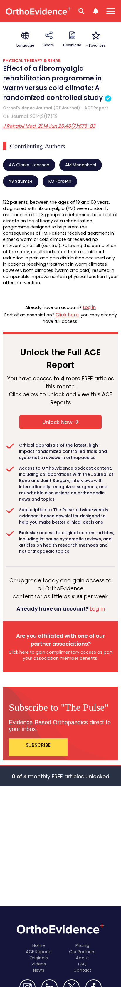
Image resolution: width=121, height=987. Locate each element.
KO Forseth (59, 181)
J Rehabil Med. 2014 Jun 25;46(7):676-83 (49, 126)
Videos (38, 964)
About (82, 958)
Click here (67, 314)
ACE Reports (39, 952)
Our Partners (82, 952)
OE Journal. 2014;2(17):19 (30, 116)
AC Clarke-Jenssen (29, 165)
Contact (82, 970)
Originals (38, 958)
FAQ (82, 964)
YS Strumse (21, 181)
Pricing (82, 945)
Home (38, 945)
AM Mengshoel (80, 165)
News (38, 970)
